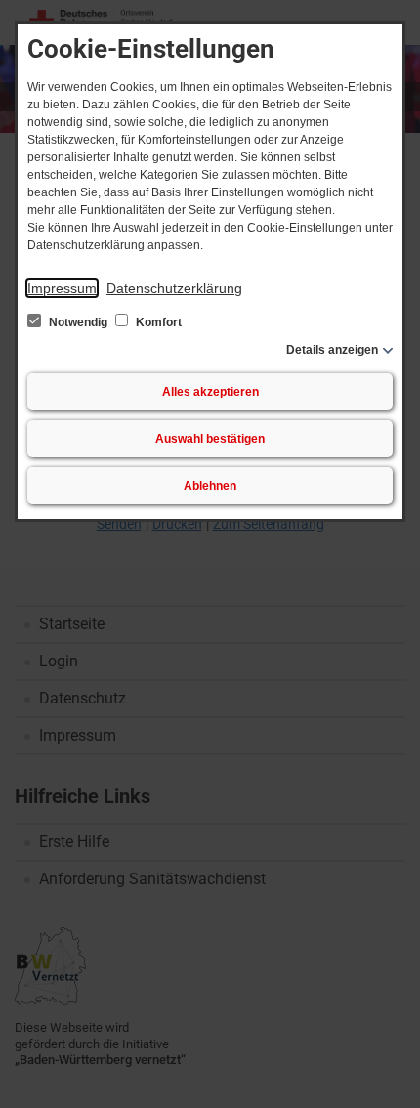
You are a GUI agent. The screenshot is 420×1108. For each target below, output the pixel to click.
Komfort (157, 322)
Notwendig (78, 322)
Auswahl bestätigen (210, 439)
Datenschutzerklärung (174, 288)
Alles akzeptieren (210, 392)
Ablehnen (210, 485)
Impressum (62, 288)
